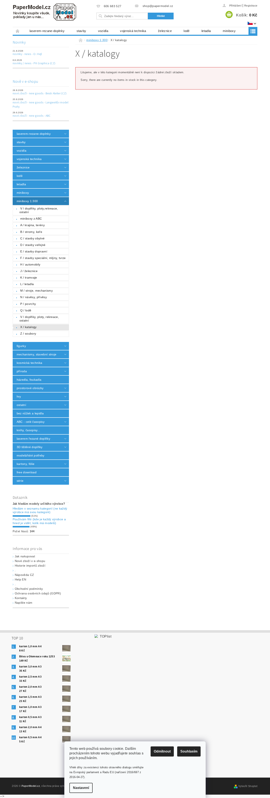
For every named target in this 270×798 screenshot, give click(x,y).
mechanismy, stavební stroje (37, 354)
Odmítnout (162, 751)
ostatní (21, 405)
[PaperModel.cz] (44, 12)
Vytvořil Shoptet (247, 786)
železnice (165, 31)
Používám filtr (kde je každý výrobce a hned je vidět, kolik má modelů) (39, 521)
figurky (21, 346)
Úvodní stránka (18, 31)
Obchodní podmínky (29, 588)
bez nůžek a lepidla (30, 413)
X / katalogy (28, 327)
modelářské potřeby (31, 455)
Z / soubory (28, 333)
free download (26, 472)
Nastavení (81, 788)
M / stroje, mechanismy (36, 290)
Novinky (19, 42)
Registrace (250, 5)
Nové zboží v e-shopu (30, 561)
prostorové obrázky (30, 388)
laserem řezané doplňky (33, 438)
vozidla (103, 31)
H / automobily (30, 264)
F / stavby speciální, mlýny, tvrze (43, 258)
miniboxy (229, 31)
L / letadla (27, 284)
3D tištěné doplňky (30, 447)
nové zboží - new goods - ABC (32, 116)
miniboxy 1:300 (27, 201)
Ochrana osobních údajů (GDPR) (38, 593)
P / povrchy (28, 304)
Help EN (20, 579)
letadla (206, 31)
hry (19, 396)
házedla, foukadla (29, 379)
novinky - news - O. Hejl (27, 54)
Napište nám (23, 602)
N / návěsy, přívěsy (33, 297)
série (20, 480)
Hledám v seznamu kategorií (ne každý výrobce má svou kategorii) (40, 510)
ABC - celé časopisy (31, 421)
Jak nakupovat (25, 556)
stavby (81, 31)
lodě (186, 31)
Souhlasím (188, 751)
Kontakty (21, 598)
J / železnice (29, 271)
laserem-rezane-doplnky (47, 31)
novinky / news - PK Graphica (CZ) (34, 63)
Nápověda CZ (24, 574)
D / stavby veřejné (33, 245)
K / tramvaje (28, 277)
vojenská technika (133, 31)
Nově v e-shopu (25, 81)
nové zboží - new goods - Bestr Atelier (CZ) (40, 93)
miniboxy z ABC (31, 218)
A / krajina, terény (32, 225)
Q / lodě (25, 310)
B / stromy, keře (31, 232)
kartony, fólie (25, 464)
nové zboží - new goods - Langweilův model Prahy (40, 104)
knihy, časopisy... (28, 430)
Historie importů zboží (30, 565)
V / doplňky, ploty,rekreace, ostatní (38, 210)
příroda (22, 371)
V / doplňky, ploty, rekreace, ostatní (39, 318)
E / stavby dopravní (33, 251)
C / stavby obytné (32, 238)
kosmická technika (29, 362)
